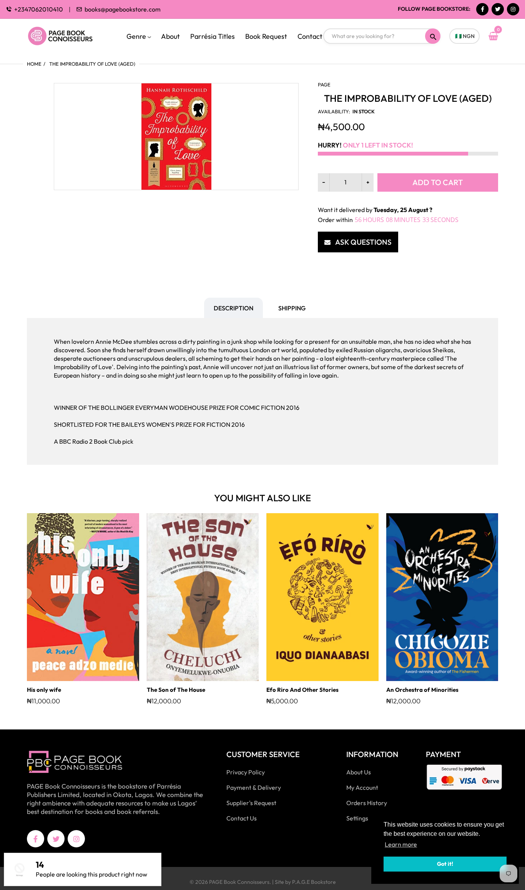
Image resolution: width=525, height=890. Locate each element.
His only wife (44, 689)
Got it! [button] (445, 863)
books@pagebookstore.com (123, 9)
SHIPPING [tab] (292, 308)
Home (34, 64)
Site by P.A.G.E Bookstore (305, 881)
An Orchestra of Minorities (422, 689)
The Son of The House (176, 689)
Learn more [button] (401, 844)
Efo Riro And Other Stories (302, 689)
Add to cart (437, 182)
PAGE (324, 84)
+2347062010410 (38, 9)
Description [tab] (233, 308)
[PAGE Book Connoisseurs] (68, 35)
